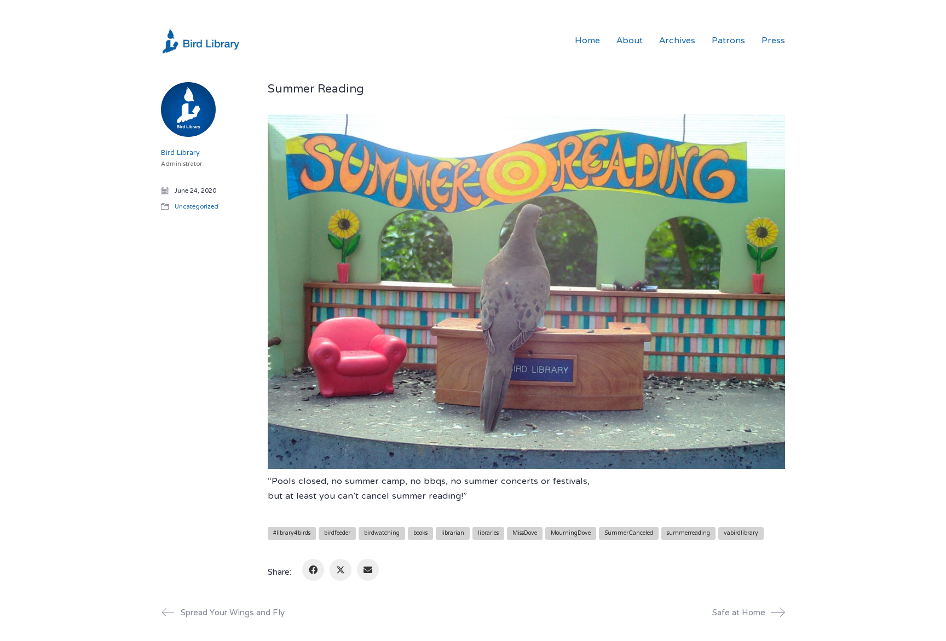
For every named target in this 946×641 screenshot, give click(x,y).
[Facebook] (313, 570)
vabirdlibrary (741, 533)
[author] (188, 109)
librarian (452, 533)
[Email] (368, 570)
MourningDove (571, 533)
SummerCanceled (628, 533)
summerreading (688, 533)
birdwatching (382, 533)
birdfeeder (337, 533)
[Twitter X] (340, 570)
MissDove (524, 533)
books (420, 533)
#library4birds (291, 533)
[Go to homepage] (202, 41)
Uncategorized (196, 207)
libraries (488, 533)
